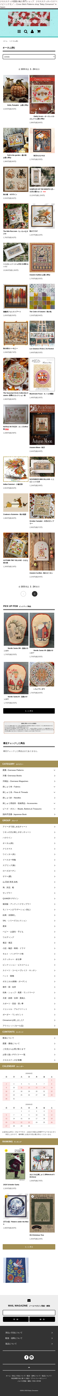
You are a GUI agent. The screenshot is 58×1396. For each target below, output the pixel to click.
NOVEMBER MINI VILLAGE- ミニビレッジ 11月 (42, 480)
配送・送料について (33, 1376)
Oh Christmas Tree (38, 1235)
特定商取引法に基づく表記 (20, 1378)
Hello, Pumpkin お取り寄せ (17, 105)
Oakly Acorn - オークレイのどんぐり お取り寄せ (42, 117)
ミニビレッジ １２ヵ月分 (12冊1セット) (15, 265)
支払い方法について (18, 1376)
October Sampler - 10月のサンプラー (42, 522)
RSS (33, 1381)
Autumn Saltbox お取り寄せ (40, 275)
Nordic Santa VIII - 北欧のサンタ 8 (16, 649)
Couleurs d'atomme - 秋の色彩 (14, 514)
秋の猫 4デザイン (10, 194)
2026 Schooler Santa (11, 1185)
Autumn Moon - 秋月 (38, 447)
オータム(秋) (14, 41)
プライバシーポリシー (38, 1378)
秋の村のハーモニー (10, 348)
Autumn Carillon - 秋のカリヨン (41, 573)
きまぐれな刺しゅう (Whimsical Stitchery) (42, 1176)
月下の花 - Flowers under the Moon (15, 1223)
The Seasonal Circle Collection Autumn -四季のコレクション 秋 (15, 394)
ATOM (39, 1381)
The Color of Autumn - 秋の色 (41, 312)
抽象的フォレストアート (12, 312)
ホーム (5, 41)
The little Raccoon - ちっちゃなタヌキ (15, 232)
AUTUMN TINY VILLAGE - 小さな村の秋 (15, 561)
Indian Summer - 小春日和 (13, 484)
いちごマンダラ (39, 689)
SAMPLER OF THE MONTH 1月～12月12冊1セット (42, 190)
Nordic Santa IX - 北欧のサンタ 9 (16, 698)
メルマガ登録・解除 (24, 1381)
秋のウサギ (34, 231)
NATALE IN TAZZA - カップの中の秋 (15, 428)
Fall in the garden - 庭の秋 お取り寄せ (15, 156)
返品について (46, 1376)
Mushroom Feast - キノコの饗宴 (42, 394)
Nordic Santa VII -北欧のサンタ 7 (41, 652)
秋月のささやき (39, 156)
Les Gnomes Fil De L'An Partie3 (42, 349)
